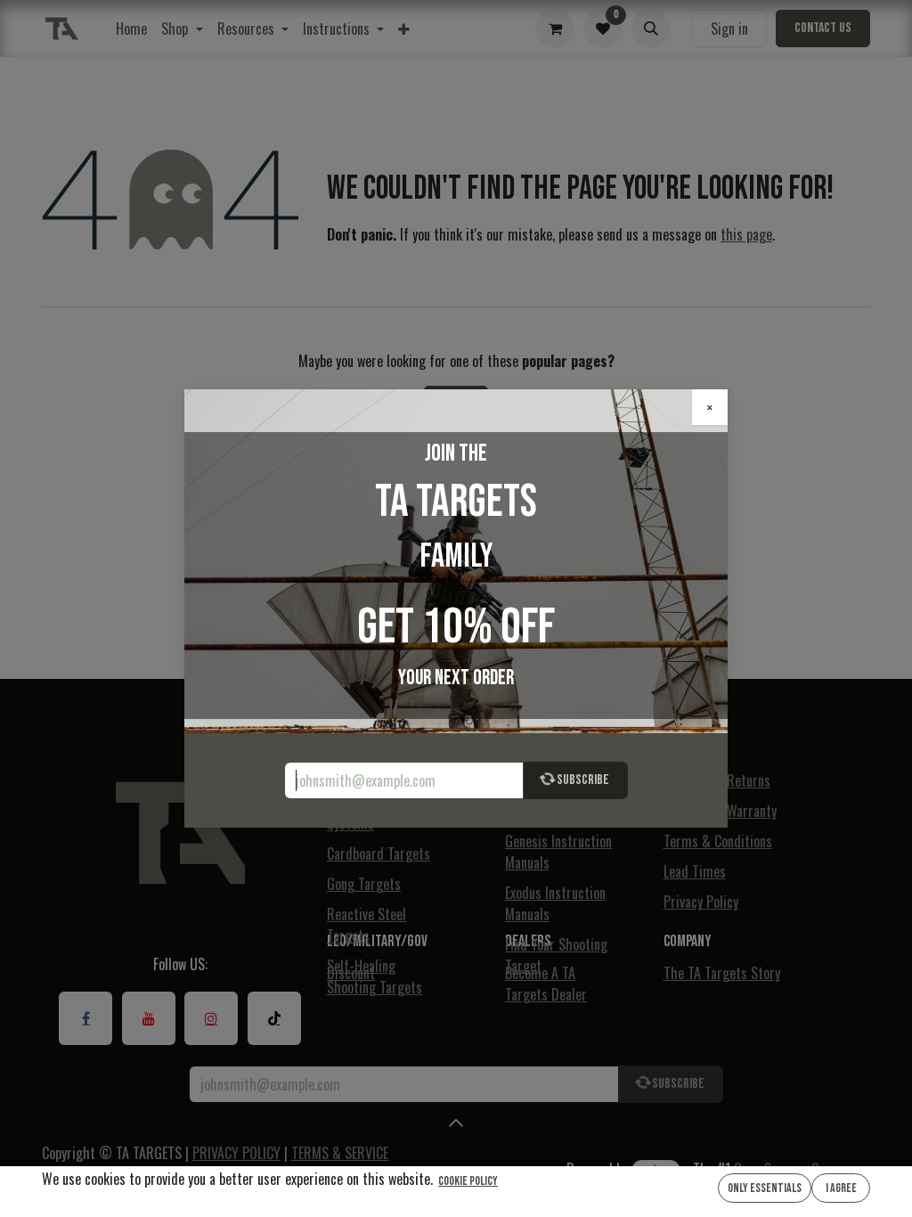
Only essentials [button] (765, 1188)
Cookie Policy (468, 1180)
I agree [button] (841, 1188)
